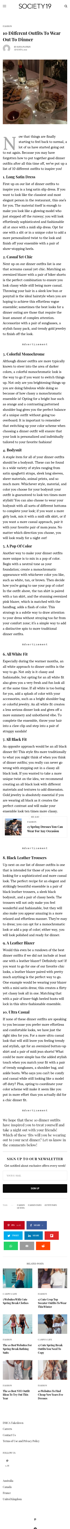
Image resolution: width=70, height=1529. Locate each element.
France (7, 1493)
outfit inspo (51, 1205)
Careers (7, 1429)
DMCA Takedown (13, 1423)
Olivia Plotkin (24, 47)
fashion (21, 1205)
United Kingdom (12, 1499)
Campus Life (10, 1293)
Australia (8, 1481)
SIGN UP (35, 1188)
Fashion (7, 26)
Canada (7, 1487)
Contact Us (9, 1435)
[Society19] (35, 6)
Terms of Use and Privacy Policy (21, 1441)
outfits (20, 1208)
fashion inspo (34, 1205)
